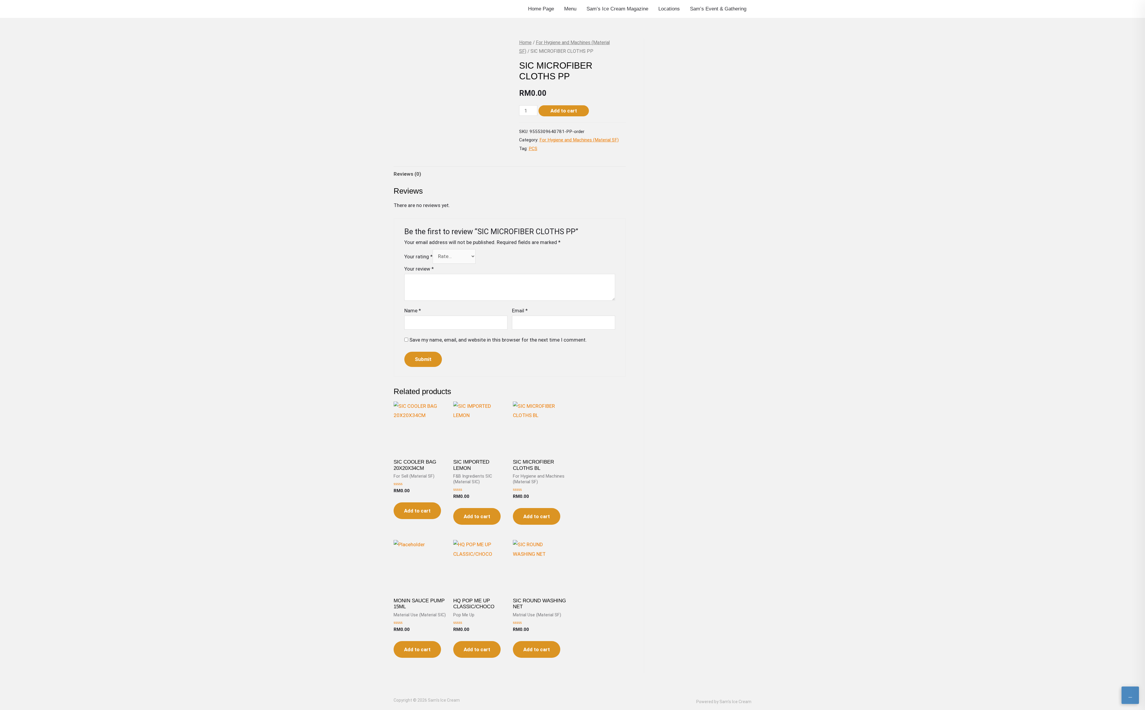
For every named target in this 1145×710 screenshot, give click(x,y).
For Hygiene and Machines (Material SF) (579, 140)
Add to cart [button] (417, 511)
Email (520, 311)
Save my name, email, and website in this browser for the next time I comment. (498, 340)
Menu (570, 9)
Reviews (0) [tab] (407, 174)
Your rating (418, 256)
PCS (533, 148)
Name (412, 311)
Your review (419, 269)
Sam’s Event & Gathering (718, 9)
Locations (669, 9)
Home (525, 42)
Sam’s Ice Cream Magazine (617, 9)
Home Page (541, 9)
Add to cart (563, 111)
